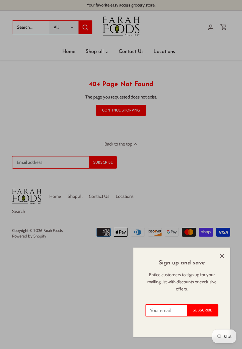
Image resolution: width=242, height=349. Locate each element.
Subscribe (202, 310)
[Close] (221, 255)
